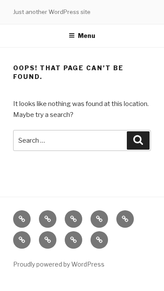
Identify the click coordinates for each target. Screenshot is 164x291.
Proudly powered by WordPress (59, 264)
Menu (86, 35)
